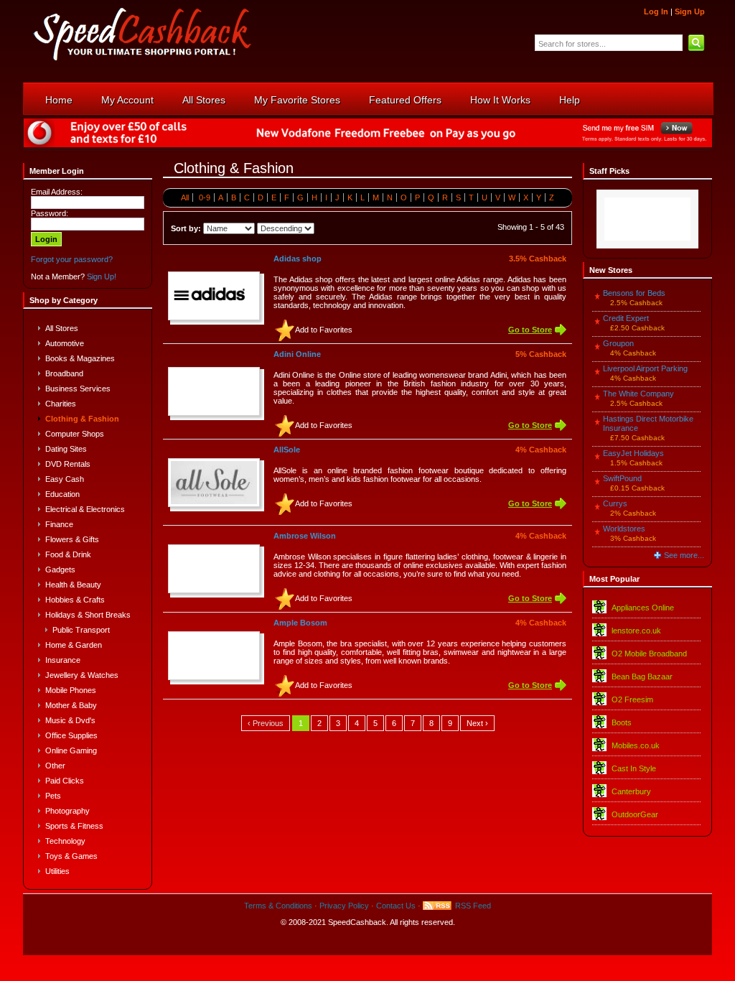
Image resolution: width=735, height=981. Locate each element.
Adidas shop (297, 258)
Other (55, 765)
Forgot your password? (72, 259)
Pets (53, 795)
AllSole (286, 449)
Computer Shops (74, 433)
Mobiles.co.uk (636, 745)
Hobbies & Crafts (75, 599)
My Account (127, 100)
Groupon (618, 343)
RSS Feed (473, 905)
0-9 (204, 197)
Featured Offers (405, 100)
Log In (656, 11)
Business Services (78, 388)
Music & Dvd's (70, 720)
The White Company (638, 393)
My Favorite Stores (297, 100)
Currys (615, 503)
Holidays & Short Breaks (88, 614)
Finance (59, 524)
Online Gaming (71, 750)
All (185, 197)
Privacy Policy (344, 905)
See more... (684, 555)
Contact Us (396, 905)
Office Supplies (71, 735)
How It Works (500, 100)
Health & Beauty (73, 584)
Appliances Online (643, 607)
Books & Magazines (80, 358)
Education (62, 494)
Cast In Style (634, 768)
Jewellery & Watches (81, 675)
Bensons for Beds (634, 293)
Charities (60, 403)
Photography (67, 810)
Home (58, 100)
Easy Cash (64, 479)
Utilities (57, 871)
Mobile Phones (70, 690)
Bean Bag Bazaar (642, 676)
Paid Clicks (64, 780)
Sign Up (690, 11)
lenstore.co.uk (636, 630)
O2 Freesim (632, 699)
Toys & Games (71, 856)
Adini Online (297, 354)
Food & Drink (68, 554)
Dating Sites (66, 449)
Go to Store (530, 329)
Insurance (62, 660)
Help (569, 100)
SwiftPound (622, 478)
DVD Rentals (67, 464)
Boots (622, 722)
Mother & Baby (71, 705)
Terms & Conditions (278, 905)
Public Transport (81, 630)
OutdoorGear (635, 814)
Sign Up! (101, 276)
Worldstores (624, 528)
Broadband (64, 373)
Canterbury (631, 791)
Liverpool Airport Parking (645, 368)
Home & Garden (73, 645)
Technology (65, 841)
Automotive (64, 343)
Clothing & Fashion (82, 418)
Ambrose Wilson (304, 535)
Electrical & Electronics (85, 509)
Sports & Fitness (74, 826)
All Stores (203, 100)
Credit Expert (626, 318)
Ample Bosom (300, 622)
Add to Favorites (323, 329)
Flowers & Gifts (72, 539)
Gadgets (60, 569)
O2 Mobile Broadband (649, 653)
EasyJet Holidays (633, 453)
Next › (477, 723)
